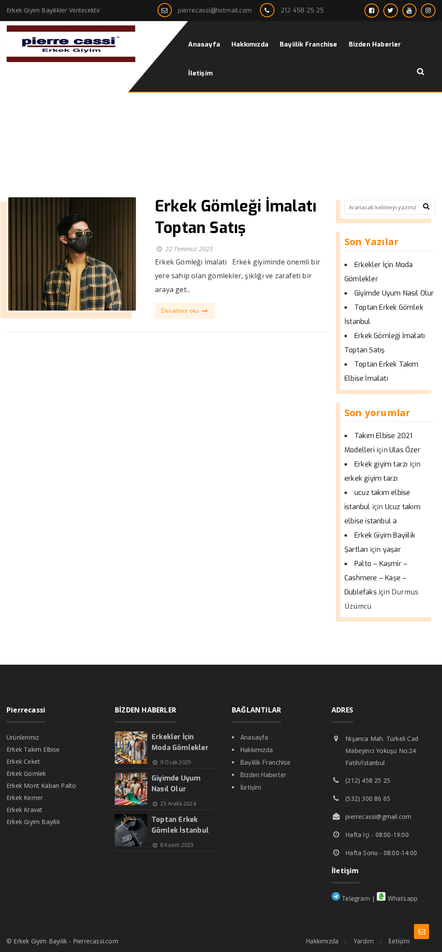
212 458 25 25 (302, 10)
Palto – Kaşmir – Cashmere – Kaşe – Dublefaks (375, 578)
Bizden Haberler (263, 775)
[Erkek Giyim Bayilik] (71, 59)
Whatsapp (401, 899)
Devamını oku (181, 310)
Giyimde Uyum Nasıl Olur (394, 293)
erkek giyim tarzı (371, 478)
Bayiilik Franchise (265, 763)
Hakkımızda (256, 750)
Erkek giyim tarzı (380, 464)
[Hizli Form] (421, 931)
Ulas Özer (404, 449)
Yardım (364, 941)
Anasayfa (254, 738)
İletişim (251, 788)
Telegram (355, 899)
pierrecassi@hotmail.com (215, 10)
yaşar (392, 549)
